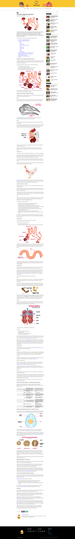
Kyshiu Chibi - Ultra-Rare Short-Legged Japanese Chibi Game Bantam (53, 99)
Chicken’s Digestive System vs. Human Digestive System (26, 52)
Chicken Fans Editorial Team (25, 514)
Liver (20, 46)
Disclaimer (56, 537)
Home (25, 8)
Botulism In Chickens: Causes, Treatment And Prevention (53, 27)
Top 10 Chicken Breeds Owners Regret (53, 85)
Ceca (20, 49)
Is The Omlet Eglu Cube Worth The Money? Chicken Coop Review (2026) (54, 37)
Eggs (43, 8)
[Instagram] (40, 531)
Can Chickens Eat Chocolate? (52, 57)
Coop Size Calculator (48, 8)
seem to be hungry (23, 90)
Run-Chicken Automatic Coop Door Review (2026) (54, 43)
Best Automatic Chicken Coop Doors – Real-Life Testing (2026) (53, 40)
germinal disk (28, 429)
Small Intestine (22, 47)
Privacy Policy (42, 537)
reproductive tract (37, 347)
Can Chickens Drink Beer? (54, 79)
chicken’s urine (35, 358)
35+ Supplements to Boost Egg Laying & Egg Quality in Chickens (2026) (54, 17)
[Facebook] (38, 531)
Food (40, 8)
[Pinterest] (23, 511)
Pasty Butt (18, 371)
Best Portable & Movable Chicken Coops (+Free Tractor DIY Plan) (53, 51)
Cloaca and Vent (22, 51)
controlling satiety (25, 486)
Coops (31, 8)
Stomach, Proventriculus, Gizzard (24, 45)
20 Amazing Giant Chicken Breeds (54, 70)
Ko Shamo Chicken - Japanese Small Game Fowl (54, 92)
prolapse (25, 354)
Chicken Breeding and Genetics (53, 76)
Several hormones (19, 478)
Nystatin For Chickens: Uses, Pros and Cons (54, 23)
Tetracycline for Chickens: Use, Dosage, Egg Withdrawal (54, 31)
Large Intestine (22, 48)
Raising (28, 8)
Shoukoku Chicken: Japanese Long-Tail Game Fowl (54, 96)
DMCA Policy (52, 537)
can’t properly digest (32, 376)
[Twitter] (25, 511)
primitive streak (39, 433)
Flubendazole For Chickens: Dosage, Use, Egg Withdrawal (54, 20)
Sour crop (18, 181)
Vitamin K (29, 208)
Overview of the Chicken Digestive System (24, 39)
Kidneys (21, 50)
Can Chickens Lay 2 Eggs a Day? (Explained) (54, 67)
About (49, 530)
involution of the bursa (20, 364)
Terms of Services (47, 537)
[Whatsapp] (27, 511)
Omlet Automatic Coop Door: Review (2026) (54, 47)
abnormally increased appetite (29, 471)
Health (34, 8)
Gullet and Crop (22, 44)
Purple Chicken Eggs (53, 53)
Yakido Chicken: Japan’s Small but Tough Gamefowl (54, 89)
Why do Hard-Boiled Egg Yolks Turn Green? (53, 63)
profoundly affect (23, 272)
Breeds (37, 8)
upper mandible (20, 117)
